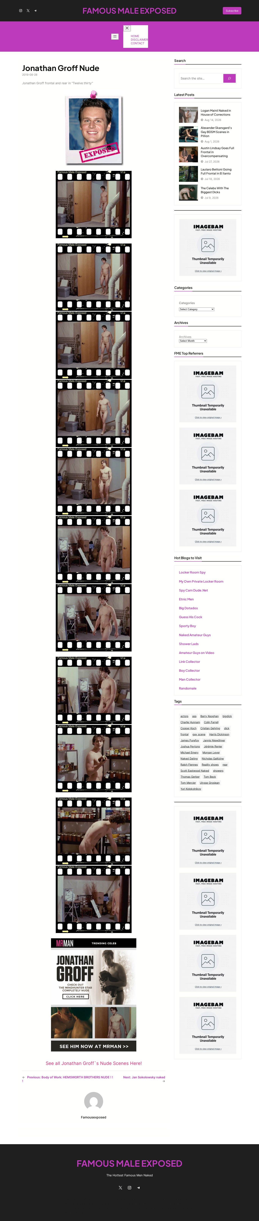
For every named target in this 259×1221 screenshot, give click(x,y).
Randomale (187, 688)
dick (226, 728)
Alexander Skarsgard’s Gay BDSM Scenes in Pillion (216, 132)
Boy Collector (189, 670)
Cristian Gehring (210, 728)
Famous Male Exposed (129, 10)
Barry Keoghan (209, 716)
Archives (185, 337)
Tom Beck (210, 776)
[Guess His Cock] (207, 545)
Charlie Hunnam (190, 722)
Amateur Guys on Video (196, 653)
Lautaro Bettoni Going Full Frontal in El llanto (216, 171)
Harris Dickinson (219, 734)
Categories (187, 303)
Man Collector (189, 679)
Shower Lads (189, 644)
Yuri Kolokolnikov (191, 788)
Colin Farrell (211, 722)
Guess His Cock (190, 617)
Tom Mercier (188, 782)
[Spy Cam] (207, 421)
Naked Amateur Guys (195, 635)
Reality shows (210, 764)
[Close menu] (127, 28)
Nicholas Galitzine (213, 758)
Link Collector (189, 662)
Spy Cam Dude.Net (193, 590)
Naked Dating (189, 758)
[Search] (229, 78)
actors (184, 716)
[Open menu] (115, 36)
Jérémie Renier (213, 746)
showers (218, 770)
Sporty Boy (187, 626)
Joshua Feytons (190, 746)
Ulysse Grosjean (210, 782)
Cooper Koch (188, 728)
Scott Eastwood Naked (195, 770)
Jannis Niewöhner (214, 740)
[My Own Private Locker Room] (207, 275)
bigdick (227, 716)
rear (225, 764)
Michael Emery (190, 752)
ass (194, 716)
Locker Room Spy (192, 572)
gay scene (198, 734)
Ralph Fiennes (189, 764)
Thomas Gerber (190, 776)
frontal (184, 734)
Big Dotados (188, 608)
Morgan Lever (211, 752)
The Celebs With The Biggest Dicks (215, 190)
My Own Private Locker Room (201, 581)
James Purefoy (190, 740)
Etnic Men (186, 599)
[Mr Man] (207, 866)
